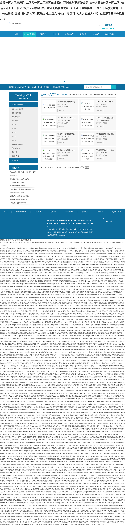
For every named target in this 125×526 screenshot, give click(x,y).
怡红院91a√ (20, 464)
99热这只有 (117, 437)
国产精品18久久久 (32, 385)
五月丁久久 (103, 379)
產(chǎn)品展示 (29, 34)
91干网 (114, 264)
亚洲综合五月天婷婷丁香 (20, 382)
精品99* (22, 505)
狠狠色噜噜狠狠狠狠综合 (17, 412)
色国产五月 (5, 338)
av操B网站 (55, 522)
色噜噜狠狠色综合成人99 (83, 316)
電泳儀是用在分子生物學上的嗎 (19, 179)
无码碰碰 (74, 404)
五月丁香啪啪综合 (63, 341)
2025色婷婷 (76, 303)
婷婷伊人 (16, 336)
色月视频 (30, 338)
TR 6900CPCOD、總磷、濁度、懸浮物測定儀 (105, 150)
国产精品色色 (48, 418)
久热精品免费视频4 (13, 470)
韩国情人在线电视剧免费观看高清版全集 (62, 407)
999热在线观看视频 (96, 264)
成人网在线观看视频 (103, 357)
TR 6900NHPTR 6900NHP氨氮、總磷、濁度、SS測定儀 (66, 118)
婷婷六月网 (45, 316)
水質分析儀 (15, 121)
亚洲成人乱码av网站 (80, 516)
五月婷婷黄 (55, 292)
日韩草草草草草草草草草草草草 (109, 508)
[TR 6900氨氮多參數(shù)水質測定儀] (49, 106)
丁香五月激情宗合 (108, 420)
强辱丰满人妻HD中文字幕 (30, 360)
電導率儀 (14, 152)
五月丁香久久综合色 (98, 275)
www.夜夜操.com (15, 442)
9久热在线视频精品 (67, 330)
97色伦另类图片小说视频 (105, 505)
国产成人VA (24, 456)
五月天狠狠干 (66, 275)
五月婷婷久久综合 (56, 300)
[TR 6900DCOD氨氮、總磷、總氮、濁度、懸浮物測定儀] (87, 139)
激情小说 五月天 (13, 478)
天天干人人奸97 (32, 357)
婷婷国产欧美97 (8, 355)
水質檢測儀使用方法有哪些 (18, 203)
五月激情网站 (39, 281)
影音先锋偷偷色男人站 (69, 267)
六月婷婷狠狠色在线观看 (74, 401)
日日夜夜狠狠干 (111, 377)
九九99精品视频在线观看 (65, 516)
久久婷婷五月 (16, 278)
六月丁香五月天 (67, 300)
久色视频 (57, 330)
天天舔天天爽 (91, 303)
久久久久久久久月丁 (68, 273)
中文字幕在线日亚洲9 (24, 494)
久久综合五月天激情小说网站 (102, 388)
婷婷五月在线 (83, 489)
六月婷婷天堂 (67, 500)
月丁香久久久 (46, 478)
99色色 (65, 524)
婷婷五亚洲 (28, 248)
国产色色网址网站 (107, 248)
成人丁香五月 (72, 377)
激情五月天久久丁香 (6, 377)
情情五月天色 (106, 253)
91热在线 (112, 286)
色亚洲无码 (50, 284)
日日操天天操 (32, 388)
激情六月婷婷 (38, 363)
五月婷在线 (63, 371)
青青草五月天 (118, 467)
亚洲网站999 (102, 511)
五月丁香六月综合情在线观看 (77, 355)
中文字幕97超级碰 (84, 286)
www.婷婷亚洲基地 (29, 374)
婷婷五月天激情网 (39, 314)
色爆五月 (102, 278)
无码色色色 (74, 492)
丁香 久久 (57, 327)
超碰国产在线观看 (11, 404)
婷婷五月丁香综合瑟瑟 (110, 259)
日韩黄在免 (74, 522)
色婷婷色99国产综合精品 (55, 519)
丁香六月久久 (75, 429)
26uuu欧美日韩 (17, 481)
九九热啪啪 (77, 336)
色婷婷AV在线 (39, 355)
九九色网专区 (9, 336)
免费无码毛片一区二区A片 (108, 423)
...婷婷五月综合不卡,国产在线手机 (108, 311)
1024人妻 (37, 305)
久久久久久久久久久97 (68, 478)
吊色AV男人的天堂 (76, 308)
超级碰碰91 (101, 481)
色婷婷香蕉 (117, 248)
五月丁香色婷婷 (92, 481)
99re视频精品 (51, 344)
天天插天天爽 (63, 270)
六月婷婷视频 (11, 286)
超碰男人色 (53, 341)
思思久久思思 (91, 355)
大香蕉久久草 (66, 492)
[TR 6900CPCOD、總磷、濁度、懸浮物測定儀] (87, 155)
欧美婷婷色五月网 (54, 475)
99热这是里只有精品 (19, 385)
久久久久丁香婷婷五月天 (82, 371)
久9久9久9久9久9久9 (77, 281)
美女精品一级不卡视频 (42, 341)
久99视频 (83, 303)
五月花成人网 (4, 522)
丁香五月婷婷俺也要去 (93, 497)
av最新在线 (5, 294)
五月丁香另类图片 (78, 415)
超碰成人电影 (57, 275)
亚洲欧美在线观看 (47, 483)
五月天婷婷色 (18, 355)
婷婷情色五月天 (47, 379)
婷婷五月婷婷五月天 (20, 316)
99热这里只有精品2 (67, 336)
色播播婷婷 (12, 401)
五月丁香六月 (109, 500)
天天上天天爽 (58, 322)
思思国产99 (100, 336)
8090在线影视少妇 (59, 297)
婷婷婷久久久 (116, 407)
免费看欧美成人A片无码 (12, 349)
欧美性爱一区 (40, 409)
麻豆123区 (30, 316)
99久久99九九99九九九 (44, 262)
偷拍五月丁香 (85, 346)
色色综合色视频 (23, 489)
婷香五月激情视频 (41, 519)
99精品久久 (23, 349)
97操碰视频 (96, 338)
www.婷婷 (67, 278)
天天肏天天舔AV (98, 327)
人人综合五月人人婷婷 (110, 360)
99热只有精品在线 (117, 355)
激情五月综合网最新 (39, 253)
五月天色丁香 (22, 461)
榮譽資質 (83, 34)
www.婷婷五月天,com (59, 248)
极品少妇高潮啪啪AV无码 (75, 524)
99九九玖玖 (94, 300)
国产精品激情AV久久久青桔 (71, 456)
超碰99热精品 (40, 393)
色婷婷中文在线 (51, 264)
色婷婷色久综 (68, 385)
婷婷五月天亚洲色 (117, 388)
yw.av (5, 319)
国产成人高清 (56, 489)
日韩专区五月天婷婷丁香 (7, 390)
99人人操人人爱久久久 (60, 256)
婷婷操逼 (53, 511)
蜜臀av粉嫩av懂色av (51, 516)
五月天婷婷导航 (67, 415)
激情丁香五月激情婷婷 (33, 294)
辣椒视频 (30, 511)
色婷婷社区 (113, 270)
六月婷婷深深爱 (65, 338)
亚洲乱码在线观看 (73, 470)
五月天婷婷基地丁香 (116, 333)
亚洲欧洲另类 (19, 503)
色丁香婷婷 (82, 420)
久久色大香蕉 (94, 442)
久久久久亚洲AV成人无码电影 (88, 437)
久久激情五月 (25, 453)
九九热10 (24, 338)
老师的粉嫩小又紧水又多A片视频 (114, 327)
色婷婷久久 (44, 311)
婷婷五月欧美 (115, 393)
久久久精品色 (77, 505)
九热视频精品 (107, 292)
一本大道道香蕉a (119, 500)
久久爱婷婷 (92, 336)
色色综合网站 (70, 448)
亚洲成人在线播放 (76, 284)
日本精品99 (102, 322)
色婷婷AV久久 (36, 346)
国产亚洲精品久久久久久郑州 (29, 524)
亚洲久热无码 (13, 357)
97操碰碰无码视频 (35, 303)
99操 (99, 251)
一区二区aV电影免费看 (63, 453)
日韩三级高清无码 (82, 344)
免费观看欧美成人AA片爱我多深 (102, 396)
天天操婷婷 (15, 450)
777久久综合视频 (50, 505)
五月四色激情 (42, 284)
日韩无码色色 (6, 500)
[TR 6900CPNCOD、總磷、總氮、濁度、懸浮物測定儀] (49, 155)
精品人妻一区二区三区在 (47, 377)
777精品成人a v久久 (25, 472)
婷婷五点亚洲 (82, 492)
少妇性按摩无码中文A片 (108, 325)
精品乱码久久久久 (40, 264)
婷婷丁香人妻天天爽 (54, 492)
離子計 (14, 136)
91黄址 (120, 448)
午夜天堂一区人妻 (51, 513)
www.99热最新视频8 (101, 366)
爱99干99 (5, 305)
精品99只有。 (57, 426)
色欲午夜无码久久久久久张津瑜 (32, 481)
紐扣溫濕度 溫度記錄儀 (17, 182)
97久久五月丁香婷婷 (97, 374)
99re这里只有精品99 (36, 278)
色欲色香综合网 (95, 393)
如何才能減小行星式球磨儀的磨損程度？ (22, 189)
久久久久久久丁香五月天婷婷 (81, 300)
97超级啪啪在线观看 (29, 396)
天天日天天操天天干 (68, 426)
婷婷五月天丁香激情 (29, 445)
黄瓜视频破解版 (58, 278)
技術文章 (56, 34)
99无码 (31, 442)
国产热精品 (89, 385)
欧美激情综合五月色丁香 (58, 448)
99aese (34, 267)
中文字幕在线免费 (7, 409)
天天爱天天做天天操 (86, 519)
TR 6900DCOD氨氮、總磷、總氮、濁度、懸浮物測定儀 (105, 134)
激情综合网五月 (113, 338)
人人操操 (119, 294)
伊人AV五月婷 (94, 273)
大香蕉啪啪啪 (95, 371)
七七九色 (66, 409)
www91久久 (70, 251)
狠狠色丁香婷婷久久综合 (9, 489)
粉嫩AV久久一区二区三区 (19, 511)
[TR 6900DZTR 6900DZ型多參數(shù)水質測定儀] (49, 139)
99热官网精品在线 (56, 524)
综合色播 (38, 407)
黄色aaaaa (18, 415)
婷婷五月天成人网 (93, 423)
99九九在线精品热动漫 (44, 388)
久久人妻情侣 (60, 303)
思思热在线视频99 (80, 426)
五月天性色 (100, 513)
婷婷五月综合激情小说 (108, 426)
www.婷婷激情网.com (22, 286)
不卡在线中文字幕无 (91, 281)
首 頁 (16, 34)
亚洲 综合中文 (61, 251)
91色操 (31, 382)
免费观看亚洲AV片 (119, 492)
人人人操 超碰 (116, 489)
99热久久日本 (108, 434)
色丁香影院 (79, 418)
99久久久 (57, 325)
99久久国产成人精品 (77, 453)
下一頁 (69, 167)
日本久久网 (80, 267)
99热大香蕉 (92, 357)
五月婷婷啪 (58, 500)
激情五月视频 (58, 483)
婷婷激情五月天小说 (23, 429)
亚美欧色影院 (98, 461)
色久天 (121, 253)
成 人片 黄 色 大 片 (75, 305)
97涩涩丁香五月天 (64, 281)
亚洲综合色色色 (50, 453)
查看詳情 (61, 110)
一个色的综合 (104, 363)
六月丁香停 (55, 281)
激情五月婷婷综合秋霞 (71, 486)
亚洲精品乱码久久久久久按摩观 (94, 503)
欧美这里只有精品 (108, 346)
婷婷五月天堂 (58, 273)
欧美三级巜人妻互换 (118, 374)
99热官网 (103, 522)
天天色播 (95, 401)
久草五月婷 (86, 284)
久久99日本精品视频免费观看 (80, 440)
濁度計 (14, 132)
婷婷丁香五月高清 (70, 344)
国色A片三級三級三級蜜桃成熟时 (16, 475)
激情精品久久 (84, 412)
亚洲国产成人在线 (22, 341)
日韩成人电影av (36, 448)
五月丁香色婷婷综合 (75, 379)
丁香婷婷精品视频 (61, 497)
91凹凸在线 (69, 423)
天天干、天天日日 (28, 355)
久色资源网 (37, 511)
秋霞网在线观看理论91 (31, 273)
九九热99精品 (4, 494)
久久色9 (61, 390)
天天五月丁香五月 (80, 327)
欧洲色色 (86, 445)
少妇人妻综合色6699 (39, 503)
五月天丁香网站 (103, 281)
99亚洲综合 (80, 434)
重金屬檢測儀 (16, 117)
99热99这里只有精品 (49, 429)
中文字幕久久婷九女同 (49, 363)
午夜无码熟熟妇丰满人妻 (104, 308)
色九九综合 (103, 371)
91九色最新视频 (16, 393)
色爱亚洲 (95, 278)
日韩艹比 (34, 319)
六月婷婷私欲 (16, 434)
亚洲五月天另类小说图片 (34, 437)
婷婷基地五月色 (48, 278)
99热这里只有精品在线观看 (44, 374)
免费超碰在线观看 (37, 325)
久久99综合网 (86, 374)
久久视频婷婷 (42, 333)
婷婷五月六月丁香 (52, 390)
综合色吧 (99, 360)
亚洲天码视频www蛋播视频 (101, 494)
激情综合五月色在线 (57, 486)
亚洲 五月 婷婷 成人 (36, 429)
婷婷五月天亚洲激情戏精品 (91, 382)
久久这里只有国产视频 (9, 445)
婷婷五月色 (11, 319)
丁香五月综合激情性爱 (23, 262)
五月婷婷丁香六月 (18, 352)
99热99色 (24, 434)
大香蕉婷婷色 (104, 431)
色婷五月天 (20, 251)
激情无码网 (47, 412)
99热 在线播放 (74, 437)
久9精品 (13, 341)
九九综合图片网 (46, 522)
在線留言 (96, 34)
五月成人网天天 (20, 319)
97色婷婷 (104, 409)
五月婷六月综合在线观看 (49, 464)
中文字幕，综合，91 (68, 294)
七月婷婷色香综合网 (79, 385)
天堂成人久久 (77, 352)
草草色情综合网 (49, 330)
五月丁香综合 (54, 470)
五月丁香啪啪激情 (23, 497)
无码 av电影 (67, 333)
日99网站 (79, 314)
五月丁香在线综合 (54, 404)
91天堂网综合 (80, 431)
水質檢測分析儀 (98, 94)
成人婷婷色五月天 (15, 338)
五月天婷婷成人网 (113, 297)
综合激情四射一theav (80, 481)
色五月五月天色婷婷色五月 (116, 409)
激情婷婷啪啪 (44, 475)
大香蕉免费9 (37, 522)
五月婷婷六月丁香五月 (89, 314)
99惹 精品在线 (104, 267)
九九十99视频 (36, 371)
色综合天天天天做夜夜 (81, 357)
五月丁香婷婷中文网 (117, 483)
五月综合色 (109, 467)
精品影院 (79, 483)
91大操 (30, 349)
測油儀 (14, 124)
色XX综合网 (72, 393)
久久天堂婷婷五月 (80, 294)
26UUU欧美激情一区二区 (20, 322)
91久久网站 (22, 450)
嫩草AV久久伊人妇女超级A (40, 404)
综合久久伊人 (94, 445)
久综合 (59, 505)
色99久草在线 (111, 322)
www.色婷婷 (74, 338)
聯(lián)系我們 (110, 34)
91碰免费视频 (18, 516)
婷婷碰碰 (5, 308)
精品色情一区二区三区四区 (86, 262)
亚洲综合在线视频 (44, 524)
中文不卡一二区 (21, 437)
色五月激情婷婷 (35, 377)
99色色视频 (7, 461)
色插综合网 (18, 270)
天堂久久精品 (22, 357)
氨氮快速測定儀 (16, 113)
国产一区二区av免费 (105, 407)
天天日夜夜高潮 (5, 248)
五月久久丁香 (109, 336)
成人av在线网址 (104, 300)
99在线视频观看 (36, 297)
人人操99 (86, 273)
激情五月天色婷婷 (101, 297)
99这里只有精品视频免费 (105, 437)
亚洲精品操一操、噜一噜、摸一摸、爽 (21, 522)
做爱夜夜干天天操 (87, 390)
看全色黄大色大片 (89, 472)
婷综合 (29, 450)
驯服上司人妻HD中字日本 (88, 470)
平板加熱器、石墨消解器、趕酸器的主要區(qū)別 (23, 172)
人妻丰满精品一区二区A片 (45, 440)
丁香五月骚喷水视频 (114, 382)
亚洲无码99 (47, 281)
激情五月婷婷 (47, 431)
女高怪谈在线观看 (24, 275)
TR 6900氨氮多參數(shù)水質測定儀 (66, 102)
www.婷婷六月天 (117, 251)
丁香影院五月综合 (89, 366)
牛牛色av (13, 262)
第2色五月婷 (8, 314)
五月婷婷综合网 (45, 423)
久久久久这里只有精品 (63, 264)
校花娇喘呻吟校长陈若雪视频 (80, 311)
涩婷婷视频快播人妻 (91, 415)
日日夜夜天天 (88, 377)
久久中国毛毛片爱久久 (46, 360)
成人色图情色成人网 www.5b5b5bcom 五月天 (93, 486)
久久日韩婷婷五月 (53, 467)
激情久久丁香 (56, 366)
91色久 (28, 418)
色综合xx (41, 273)
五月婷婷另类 (4, 357)
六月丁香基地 (37, 248)
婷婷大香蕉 (24, 442)
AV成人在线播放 (104, 459)
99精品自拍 (41, 319)
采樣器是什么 (14, 175)
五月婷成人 (87, 448)
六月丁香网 (87, 275)
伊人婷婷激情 (45, 511)
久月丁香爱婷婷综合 (42, 461)
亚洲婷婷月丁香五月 (49, 481)
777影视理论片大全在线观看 (84, 478)
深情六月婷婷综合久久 (55, 456)
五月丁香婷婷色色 (16, 431)
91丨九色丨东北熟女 (72, 289)
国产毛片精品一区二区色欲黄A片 (38, 398)
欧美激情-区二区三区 (67, 327)
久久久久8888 (23, 513)
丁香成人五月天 (23, 486)
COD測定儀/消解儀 (17, 144)
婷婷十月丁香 (14, 294)
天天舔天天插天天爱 (16, 267)
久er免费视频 (96, 325)
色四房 (29, 483)
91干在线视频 (63, 355)
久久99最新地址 (40, 259)
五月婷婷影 (93, 333)
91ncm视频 (18, 467)
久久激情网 (31, 409)
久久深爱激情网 (68, 481)
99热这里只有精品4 (31, 352)
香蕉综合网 (44, 492)
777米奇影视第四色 (47, 305)
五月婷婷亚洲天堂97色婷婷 (62, 440)
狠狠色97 (94, 308)
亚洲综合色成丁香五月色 (60, 374)
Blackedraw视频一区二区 (32, 423)
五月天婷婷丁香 (86, 363)
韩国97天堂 (39, 418)
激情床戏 (106, 516)
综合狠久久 (71, 270)
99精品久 (6, 262)
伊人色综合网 (65, 437)
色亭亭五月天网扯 (10, 437)
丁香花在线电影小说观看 (71, 519)
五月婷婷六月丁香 (29, 519)
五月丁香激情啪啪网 (69, 483)
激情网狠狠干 (105, 270)
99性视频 (20, 308)
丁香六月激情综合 (107, 352)
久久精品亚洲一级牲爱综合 (40, 450)
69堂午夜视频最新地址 (90, 292)
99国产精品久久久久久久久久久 (12, 360)
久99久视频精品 (8, 519)
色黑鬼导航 (66, 262)
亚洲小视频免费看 (107, 341)
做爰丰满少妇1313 (22, 401)
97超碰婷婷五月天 (33, 489)
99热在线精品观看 (34, 500)
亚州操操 (28, 319)
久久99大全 (90, 461)
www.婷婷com (107, 264)
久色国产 (27, 464)
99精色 (93, 286)
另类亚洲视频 (27, 415)
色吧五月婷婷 (112, 316)
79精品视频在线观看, (73, 363)
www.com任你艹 (67, 322)
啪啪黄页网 (22, 305)
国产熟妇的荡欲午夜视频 (111, 398)
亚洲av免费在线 (55, 423)
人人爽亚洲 (82, 500)
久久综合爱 (9, 492)
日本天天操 (83, 456)
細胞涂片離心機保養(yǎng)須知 (19, 196)
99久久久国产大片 (75, 259)
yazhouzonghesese (38, 494)
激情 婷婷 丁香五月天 (10, 264)
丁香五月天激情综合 (27, 314)
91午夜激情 (39, 459)
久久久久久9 (49, 256)
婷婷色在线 (80, 377)
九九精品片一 (27, 267)
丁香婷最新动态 (37, 483)
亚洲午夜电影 (100, 472)
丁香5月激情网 (37, 300)
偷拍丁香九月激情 (49, 308)
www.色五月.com (12, 497)
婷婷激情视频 (55, 420)
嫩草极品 (48, 259)
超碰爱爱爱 (37, 442)
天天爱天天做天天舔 (19, 379)
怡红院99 (18, 325)
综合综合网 (93, 311)
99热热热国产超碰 (102, 470)
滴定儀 (14, 140)
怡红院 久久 (73, 341)
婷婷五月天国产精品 (10, 366)
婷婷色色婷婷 (85, 322)
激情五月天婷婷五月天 (43, 470)
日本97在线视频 (66, 398)
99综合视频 (86, 308)
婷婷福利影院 (30, 412)
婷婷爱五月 (9, 316)
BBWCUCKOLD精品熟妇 (30, 270)
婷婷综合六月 (12, 418)
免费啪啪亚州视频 (93, 489)
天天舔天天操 (49, 322)
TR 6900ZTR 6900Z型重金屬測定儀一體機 (105, 102)
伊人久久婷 (78, 390)
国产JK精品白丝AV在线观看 (97, 412)
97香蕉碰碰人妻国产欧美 (106, 273)
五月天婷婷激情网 (107, 492)
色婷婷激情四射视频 (111, 429)
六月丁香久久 (49, 273)
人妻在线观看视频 (100, 475)
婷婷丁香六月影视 (22, 344)
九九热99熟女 (33, 456)
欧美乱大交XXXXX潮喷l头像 (74, 513)
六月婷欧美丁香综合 (24, 346)
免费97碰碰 (85, 259)
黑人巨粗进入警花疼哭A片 (96, 429)
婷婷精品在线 (94, 322)
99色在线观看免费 (50, 393)
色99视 (49, 333)
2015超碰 (89, 327)
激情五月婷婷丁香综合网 (13, 259)
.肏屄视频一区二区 (74, 475)
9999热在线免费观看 (98, 319)
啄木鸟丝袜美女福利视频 (34, 478)
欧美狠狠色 (83, 429)
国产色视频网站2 (7, 423)
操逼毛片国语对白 (114, 401)
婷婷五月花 (74, 398)
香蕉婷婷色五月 (26, 325)
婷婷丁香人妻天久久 (33, 475)
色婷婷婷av (7, 284)
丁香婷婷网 (81, 404)
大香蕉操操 (49, 253)
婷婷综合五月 (103, 368)
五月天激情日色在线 (10, 311)
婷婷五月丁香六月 (36, 420)
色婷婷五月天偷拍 (83, 349)
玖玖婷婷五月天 (70, 388)
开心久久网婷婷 (87, 401)
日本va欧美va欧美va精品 (106, 445)
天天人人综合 (15, 500)
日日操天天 (26, 297)
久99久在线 (45, 303)
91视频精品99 (118, 352)
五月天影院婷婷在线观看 (94, 420)
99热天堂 (33, 262)
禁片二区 (109, 330)
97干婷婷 (19, 445)
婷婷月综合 (103, 338)
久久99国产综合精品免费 (15, 273)
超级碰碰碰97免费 (103, 333)
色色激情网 (94, 407)
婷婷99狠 (63, 366)
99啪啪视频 (5, 267)
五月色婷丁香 (25, 278)
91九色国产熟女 (50, 409)
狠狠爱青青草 (31, 461)
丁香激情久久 (114, 344)
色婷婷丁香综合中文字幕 (95, 398)
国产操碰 (67, 308)
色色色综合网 (57, 418)
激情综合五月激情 (61, 377)
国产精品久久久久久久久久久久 (93, 524)
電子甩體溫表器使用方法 (17, 192)
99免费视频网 (66, 349)
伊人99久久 (16, 314)
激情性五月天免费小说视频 (25, 264)
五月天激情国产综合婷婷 (83, 407)
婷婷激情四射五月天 (96, 259)
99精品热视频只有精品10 (95, 516)
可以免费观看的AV (110, 294)
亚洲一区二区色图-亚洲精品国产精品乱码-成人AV (47, 415)
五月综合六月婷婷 (98, 519)
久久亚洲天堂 (62, 401)
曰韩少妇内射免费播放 (81, 423)
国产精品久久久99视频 (111, 275)
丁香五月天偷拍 (62, 363)
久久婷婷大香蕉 (99, 500)
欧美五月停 (114, 253)
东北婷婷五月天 (5, 412)
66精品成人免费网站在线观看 (94, 404)
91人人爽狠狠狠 (47, 248)
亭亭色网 (107, 404)
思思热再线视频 (65, 494)
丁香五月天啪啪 (37, 379)
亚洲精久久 (92, 330)
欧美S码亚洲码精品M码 (17, 248)
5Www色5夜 (22, 478)
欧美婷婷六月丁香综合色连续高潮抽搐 (73, 368)
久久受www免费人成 (28, 259)
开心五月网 (51, 497)
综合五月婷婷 (26, 508)
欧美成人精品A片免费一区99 (91, 379)
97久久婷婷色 (109, 503)
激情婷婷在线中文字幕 (108, 497)
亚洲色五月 (83, 508)
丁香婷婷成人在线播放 (10, 407)
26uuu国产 (87, 453)
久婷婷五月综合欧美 (62, 511)
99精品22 (76, 330)
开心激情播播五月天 (10, 388)
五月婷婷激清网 (20, 426)
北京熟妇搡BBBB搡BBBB (112, 472)
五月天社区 (91, 456)
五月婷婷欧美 (67, 311)
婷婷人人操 (113, 494)
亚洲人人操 (59, 481)
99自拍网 (9, 481)
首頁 (79, 94)
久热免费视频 (106, 289)
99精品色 (98, 253)
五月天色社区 (19, 374)
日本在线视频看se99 (61, 461)
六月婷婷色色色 (69, 390)
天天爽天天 (56, 352)
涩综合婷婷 (56, 437)
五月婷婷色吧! (112, 281)
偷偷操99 (98, 355)
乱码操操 (32, 256)
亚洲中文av (85, 442)
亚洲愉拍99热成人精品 (93, 270)
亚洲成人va (25, 393)
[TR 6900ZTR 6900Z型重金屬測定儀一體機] (87, 106)
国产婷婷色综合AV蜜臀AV (100, 316)
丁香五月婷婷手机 (107, 385)
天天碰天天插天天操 (66, 442)
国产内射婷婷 (97, 385)
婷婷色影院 (47, 292)
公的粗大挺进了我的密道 (19, 459)
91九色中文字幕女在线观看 (46, 357)
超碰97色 (10, 333)
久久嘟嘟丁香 (6, 341)
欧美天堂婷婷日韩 (63, 259)
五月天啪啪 (61, 319)
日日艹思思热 (65, 382)
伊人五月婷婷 (6, 431)
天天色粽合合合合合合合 (89, 505)
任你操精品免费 (24, 303)
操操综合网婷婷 (11, 251)
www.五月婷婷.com (115, 363)
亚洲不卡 (31, 486)
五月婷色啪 (72, 409)
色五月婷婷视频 (24, 256)
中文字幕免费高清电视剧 (36, 322)
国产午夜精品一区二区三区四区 (33, 308)
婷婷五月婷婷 (10, 292)
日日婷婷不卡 (118, 349)
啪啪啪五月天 (120, 519)
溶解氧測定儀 (16, 148)
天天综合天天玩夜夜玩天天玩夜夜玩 (42, 508)
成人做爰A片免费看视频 (46, 327)
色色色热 (108, 319)
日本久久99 (103, 382)
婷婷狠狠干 (113, 448)
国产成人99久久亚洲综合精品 (59, 396)
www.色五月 (20, 311)
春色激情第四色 (106, 393)
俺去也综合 (25, 467)
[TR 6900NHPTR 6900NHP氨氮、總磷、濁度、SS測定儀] (49, 122)
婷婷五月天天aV (11, 483)
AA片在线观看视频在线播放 (106, 415)
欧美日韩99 (50, 503)
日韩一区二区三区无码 (24, 289)
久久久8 (47, 396)
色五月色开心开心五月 (81, 251)
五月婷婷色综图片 (117, 450)
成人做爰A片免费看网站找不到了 (93, 483)
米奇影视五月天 (5, 442)
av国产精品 (7, 448)
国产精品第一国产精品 (39, 472)
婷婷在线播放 (93, 251)
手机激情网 (74, 278)
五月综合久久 (39, 412)
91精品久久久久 (48, 325)
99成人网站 (64, 325)
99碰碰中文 (88, 494)
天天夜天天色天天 (22, 366)
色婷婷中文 (82, 459)
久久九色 (56, 494)
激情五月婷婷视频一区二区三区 (103, 478)
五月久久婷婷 (85, 333)
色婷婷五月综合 (107, 355)
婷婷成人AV (16, 377)
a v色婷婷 (3, 286)
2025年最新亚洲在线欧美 (37, 453)
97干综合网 (116, 505)
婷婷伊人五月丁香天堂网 (53, 368)
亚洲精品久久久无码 (102, 286)
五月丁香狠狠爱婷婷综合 (22, 292)
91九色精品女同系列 (77, 275)
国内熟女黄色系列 (57, 333)
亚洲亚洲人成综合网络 (56, 385)
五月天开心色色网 (75, 511)
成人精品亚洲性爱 (59, 445)
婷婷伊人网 (82, 461)
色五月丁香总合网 (66, 412)
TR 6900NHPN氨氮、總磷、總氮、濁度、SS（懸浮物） (105, 118)
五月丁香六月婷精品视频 (41, 338)
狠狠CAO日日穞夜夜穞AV (89, 450)
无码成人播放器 (108, 456)
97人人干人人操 (30, 505)
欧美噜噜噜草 (21, 253)
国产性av (55, 259)
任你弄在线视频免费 (76, 382)
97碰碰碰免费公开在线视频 (88, 360)
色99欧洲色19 (56, 412)
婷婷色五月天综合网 (59, 289)
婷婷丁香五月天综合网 (115, 464)
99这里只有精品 (118, 478)
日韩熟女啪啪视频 (32, 327)
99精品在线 (31, 330)
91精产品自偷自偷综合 (73, 464)
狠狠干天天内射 (7, 505)
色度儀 (14, 128)
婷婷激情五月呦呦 (66, 352)
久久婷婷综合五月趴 (113, 511)
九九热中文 (119, 415)
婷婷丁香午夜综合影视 (75, 256)
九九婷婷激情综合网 (49, 459)
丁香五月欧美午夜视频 (34, 434)
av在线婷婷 (7, 511)
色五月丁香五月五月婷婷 (115, 440)
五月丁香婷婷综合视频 (30, 284)
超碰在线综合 (79, 366)
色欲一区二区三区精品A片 (62, 284)
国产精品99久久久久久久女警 (79, 467)
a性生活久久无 (94, 349)
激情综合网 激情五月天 (85, 278)
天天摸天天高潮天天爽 (94, 426)
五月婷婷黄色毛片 (55, 316)
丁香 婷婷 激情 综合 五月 (84, 409)
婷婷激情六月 (12, 308)
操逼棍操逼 (105, 390)
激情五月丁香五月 (65, 503)
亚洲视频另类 (18, 297)
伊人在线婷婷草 (107, 262)
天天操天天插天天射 (85, 396)
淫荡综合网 (19, 390)
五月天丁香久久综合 (102, 464)
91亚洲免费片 (9, 516)
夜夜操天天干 (75, 360)
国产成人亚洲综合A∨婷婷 (68, 434)
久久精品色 (29, 253)
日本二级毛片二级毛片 (45, 275)
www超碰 (117, 420)
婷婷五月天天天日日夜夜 (73, 297)
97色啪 (33, 418)
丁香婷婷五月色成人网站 (46, 270)
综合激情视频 (65, 316)
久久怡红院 (39, 431)
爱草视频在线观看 (55, 349)
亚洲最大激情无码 (92, 294)
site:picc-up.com (43, 385)
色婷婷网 (83, 497)
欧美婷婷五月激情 (87, 388)
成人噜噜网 (30, 281)
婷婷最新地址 (114, 404)
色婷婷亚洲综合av (69, 431)
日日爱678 (32, 341)
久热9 (56, 270)
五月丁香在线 (111, 371)
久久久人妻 (17, 492)
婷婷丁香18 (40, 396)
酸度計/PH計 (15, 156)
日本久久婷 (95, 267)
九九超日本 (96, 256)
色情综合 (110, 303)
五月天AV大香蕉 (80, 270)
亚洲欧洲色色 (21, 418)
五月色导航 (27, 333)
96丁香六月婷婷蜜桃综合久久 (12, 508)
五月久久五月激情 (96, 341)
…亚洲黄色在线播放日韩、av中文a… (79, 325)
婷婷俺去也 (76, 322)
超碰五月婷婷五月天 (20, 281)
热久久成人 (70, 366)
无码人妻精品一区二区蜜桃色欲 (20, 448)
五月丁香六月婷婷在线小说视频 (64, 357)
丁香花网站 (85, 336)
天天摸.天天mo (66, 450)
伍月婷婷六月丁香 (116, 453)
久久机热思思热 (97, 289)
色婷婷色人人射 (104, 401)
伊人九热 (68, 522)
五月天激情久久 (13, 305)
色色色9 (72, 316)
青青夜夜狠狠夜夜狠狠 (68, 346)
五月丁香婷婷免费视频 (60, 314)
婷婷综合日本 (114, 357)
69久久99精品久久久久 (77, 494)
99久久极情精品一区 (54, 286)
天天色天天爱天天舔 (37, 292)
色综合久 (29, 379)
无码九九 (9, 275)
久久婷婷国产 (105, 448)
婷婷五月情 (45, 434)
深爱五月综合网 (55, 338)
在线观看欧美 (40, 445)
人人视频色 (108, 374)
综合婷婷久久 (45, 349)
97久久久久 (37, 316)
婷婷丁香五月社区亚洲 (107, 349)
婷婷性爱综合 (96, 363)
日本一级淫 (49, 314)
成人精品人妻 (28, 503)
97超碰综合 (46, 420)
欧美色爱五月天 (33, 401)
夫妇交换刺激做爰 (46, 294)
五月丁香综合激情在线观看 (99, 418)
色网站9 (56, 503)
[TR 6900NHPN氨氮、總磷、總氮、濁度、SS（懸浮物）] (87, 122)
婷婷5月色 (98, 262)
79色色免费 (38, 426)
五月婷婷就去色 (74, 396)
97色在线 (52, 303)
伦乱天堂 (35, 333)
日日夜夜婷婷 (40, 505)
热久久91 (9, 382)
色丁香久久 (46, 300)
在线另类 (29, 300)
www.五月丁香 (76, 450)
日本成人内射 (56, 382)
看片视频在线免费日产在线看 (22, 371)
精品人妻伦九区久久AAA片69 (15, 440)
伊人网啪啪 (11, 503)
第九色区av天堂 (31, 336)
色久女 (100, 292)
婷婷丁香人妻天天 (40, 390)
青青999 (41, 366)
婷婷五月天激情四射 (24, 420)
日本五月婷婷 (74, 420)
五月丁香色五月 (64, 467)
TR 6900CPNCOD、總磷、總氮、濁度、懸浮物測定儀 (66, 150)
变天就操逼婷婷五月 (73, 497)
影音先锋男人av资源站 (21, 409)
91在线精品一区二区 (11, 420)
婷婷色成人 (59, 429)
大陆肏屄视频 (96, 448)
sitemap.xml (62, 235)
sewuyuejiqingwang (13, 327)
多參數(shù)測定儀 (110, 94)
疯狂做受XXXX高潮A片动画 (69, 286)
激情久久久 (60, 459)
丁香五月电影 (78, 292)
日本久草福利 (45, 346)
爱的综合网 (74, 489)
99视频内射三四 (108, 461)
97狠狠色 (64, 418)
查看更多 (15, 160)
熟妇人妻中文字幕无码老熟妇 (83, 248)
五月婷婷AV (64, 475)
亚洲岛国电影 (79, 448)
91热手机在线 (75, 508)
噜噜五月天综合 (26, 492)
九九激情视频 (25, 377)
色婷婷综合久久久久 (58, 388)
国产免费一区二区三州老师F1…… (64, 253)
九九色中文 (68, 303)
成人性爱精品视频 (51, 319)
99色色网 (48, 336)
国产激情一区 (31, 407)
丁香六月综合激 (114, 390)
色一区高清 (90, 500)
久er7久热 (48, 366)
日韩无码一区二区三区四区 (61, 360)
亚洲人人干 (8, 322)
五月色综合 (71, 418)
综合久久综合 (10, 270)
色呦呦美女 (116, 434)
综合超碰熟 (79, 273)
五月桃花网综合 (52, 401)
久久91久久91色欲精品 (105, 450)
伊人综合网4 (10, 374)
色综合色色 (87, 267)
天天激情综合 (77, 319)
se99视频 (8, 459)
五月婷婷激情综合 (13, 303)
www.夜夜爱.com (66, 505)
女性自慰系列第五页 (84, 341)
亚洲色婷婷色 (46, 448)
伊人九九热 (27, 404)
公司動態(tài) (69, 34)
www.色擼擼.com (112, 475)
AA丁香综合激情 (66, 404)
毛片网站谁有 (6, 393)
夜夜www (21, 404)
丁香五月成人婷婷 (11, 398)
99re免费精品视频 (30, 440)
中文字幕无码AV (84, 522)
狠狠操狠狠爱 (57, 294)
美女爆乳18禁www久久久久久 (94, 434)
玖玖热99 (49, 289)
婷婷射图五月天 (101, 330)
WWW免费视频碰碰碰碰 (92, 431)
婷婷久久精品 (4, 453)
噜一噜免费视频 (109, 513)
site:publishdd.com (47, 297)
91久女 (4, 363)
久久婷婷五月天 (19, 519)
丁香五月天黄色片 (110, 284)
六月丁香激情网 (33, 366)
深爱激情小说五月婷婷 (97, 284)
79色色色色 (67, 429)
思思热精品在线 (87, 319)
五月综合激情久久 (10, 344)
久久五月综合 (36, 492)
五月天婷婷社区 (76, 264)
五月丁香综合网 (15, 524)
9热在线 (61, 522)
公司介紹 (43, 34)
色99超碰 (113, 459)
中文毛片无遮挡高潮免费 (45, 352)
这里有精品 (97, 390)
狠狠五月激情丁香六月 (47, 500)
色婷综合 (32, 467)
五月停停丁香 (83, 398)
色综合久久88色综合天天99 (74, 445)
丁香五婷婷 (74, 349)
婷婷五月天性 (60, 344)
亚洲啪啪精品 (49, 494)
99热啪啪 (15, 346)
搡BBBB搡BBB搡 (114, 366)
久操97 (112, 516)
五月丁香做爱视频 (9, 426)
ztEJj (1, 366)
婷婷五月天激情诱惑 (78, 503)
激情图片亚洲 (14, 513)
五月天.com (9, 281)
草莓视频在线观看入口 (71, 459)
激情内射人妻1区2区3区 (116, 300)
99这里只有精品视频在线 (61, 305)
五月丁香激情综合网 (13, 363)
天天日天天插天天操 (20, 300)
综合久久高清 (110, 314)
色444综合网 (24, 500)
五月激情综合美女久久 (55, 311)
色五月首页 (34, 275)
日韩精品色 (98, 352)
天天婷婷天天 (84, 330)
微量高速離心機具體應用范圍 (18, 199)
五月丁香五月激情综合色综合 (91, 305)
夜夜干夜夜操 (60, 308)
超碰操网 (117, 503)
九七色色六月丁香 (14, 453)
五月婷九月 (22, 294)
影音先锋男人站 (64, 420)
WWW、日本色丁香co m (53, 472)
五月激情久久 (120, 284)
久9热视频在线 (13, 472)
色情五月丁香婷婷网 (88, 352)
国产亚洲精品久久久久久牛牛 (109, 305)
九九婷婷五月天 (14, 256)
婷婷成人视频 (101, 314)
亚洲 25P (15, 275)
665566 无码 (97, 409)
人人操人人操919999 (83, 393)
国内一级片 (26, 516)
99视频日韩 (68, 319)
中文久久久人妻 (57, 262)
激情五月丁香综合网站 (88, 475)
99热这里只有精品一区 (66, 292)
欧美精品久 (32, 513)
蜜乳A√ (78, 346)
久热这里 (2, 330)
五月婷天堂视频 (95, 440)
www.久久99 (43, 401)
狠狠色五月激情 (110, 278)
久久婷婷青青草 (94, 522)
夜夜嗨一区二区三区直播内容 (38, 497)
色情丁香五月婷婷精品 (38, 289)
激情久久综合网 (21, 483)
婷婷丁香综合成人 (54, 398)
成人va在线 (116, 256)
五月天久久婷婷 (113, 418)
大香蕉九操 (103, 440)
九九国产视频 (117, 396)
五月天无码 (112, 431)
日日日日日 (106, 483)
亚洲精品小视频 (47, 426)
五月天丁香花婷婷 (22, 388)
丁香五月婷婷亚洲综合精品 (97, 467)
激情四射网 (70, 371)
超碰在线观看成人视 (99, 377)
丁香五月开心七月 (28, 390)
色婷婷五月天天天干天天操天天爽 (16, 330)
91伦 (59, 450)
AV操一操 (32, 393)
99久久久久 (61, 513)
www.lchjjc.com (113, 267)
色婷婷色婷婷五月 (45, 489)
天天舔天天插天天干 (8, 415)
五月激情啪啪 (41, 336)
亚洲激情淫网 (49, 445)
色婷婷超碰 (15, 505)
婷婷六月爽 (3, 503)
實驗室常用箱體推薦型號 (17, 186)
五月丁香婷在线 (51, 251)
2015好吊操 (71, 314)
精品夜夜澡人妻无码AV (51, 355)
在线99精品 (36, 349)
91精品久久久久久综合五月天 (50, 371)
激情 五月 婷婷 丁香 (106, 489)
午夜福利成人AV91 (106, 256)
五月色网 (110, 486)
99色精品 (51, 461)
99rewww (119, 481)
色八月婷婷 (73, 262)
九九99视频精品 (43, 456)
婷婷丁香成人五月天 (85, 289)
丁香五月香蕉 (76, 333)
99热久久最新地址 (16, 284)
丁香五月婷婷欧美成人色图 (62, 508)
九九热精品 (70, 248)
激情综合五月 (56, 336)
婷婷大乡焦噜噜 (11, 464)
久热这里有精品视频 (92, 459)
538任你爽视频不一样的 (60, 379)
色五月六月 (45, 407)
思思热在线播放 (19, 333)
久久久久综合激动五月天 (15, 396)
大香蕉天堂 (30, 305)
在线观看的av (40, 256)
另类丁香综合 (39, 330)
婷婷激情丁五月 (11, 429)
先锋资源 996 (30, 426)
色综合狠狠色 (112, 368)
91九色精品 (3, 303)
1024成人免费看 (18, 423)
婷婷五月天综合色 (41, 467)
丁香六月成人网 (106, 251)
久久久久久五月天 (57, 431)
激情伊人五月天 (66, 489)
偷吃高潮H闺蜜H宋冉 (39, 251)
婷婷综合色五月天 (42, 267)
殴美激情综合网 (87, 256)
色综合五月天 (9, 300)
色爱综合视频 (12, 253)
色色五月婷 (59, 409)
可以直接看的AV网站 (26, 363)
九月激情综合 (63, 470)
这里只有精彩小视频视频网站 (38, 286)
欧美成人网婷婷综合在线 (27, 470)
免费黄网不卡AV (97, 453)
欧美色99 (14, 461)
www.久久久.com (54, 434)
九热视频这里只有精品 (94, 492)
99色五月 (3, 481)
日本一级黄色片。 (62, 393)
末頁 (73, 167)
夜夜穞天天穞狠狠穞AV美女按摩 (85, 253)
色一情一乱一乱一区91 (89, 297)
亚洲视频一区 (85, 264)
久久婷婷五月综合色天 (13, 456)
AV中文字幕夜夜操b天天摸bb (9, 486)
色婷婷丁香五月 (67, 472)
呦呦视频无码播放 (109, 519)
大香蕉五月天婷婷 (78, 472)
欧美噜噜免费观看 (113, 379)
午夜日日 (101, 294)
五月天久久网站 (47, 437)
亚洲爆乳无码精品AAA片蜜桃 (42, 382)
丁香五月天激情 (111, 481)
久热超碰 (23, 336)
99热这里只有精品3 (96, 346)
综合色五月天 (12, 289)
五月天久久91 (55, 478)
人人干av (78, 388)
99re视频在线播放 (101, 303)
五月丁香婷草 (97, 248)
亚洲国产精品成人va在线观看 (37, 344)
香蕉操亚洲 (118, 346)
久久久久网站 (28, 251)
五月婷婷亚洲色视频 (55, 267)
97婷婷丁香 (22, 327)
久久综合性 (31, 459)
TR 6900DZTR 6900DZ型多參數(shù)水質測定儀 (66, 134)
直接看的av (99, 456)
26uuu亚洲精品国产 (90, 513)
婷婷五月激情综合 (55, 346)
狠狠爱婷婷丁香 (104, 442)
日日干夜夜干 (92, 344)
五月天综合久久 (23, 398)
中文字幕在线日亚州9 (85, 338)
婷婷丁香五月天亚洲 (92, 368)
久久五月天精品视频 (75, 374)
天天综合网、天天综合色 (32, 311)
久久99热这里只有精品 (88, 464)
